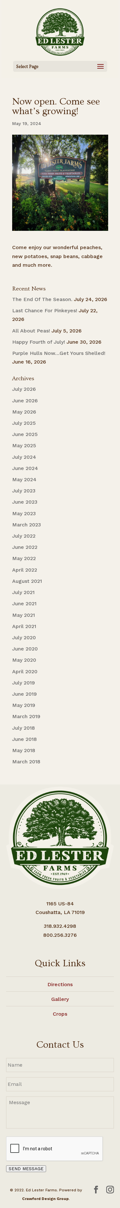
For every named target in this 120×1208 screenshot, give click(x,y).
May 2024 (24, 479)
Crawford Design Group (45, 1198)
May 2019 (23, 705)
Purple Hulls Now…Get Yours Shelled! (58, 353)
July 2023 (24, 491)
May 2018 (23, 750)
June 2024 (25, 468)
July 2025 (24, 423)
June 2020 (25, 649)
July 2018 (23, 728)
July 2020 (24, 637)
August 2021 (27, 581)
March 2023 (26, 525)
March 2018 (26, 762)
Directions (60, 984)
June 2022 (24, 547)
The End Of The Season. (42, 299)
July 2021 (23, 592)
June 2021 (24, 603)
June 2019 (24, 694)
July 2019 (23, 683)
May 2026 (24, 412)
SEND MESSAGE (26, 1168)
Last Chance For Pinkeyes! (44, 310)
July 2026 (24, 389)
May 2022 (24, 558)
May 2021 (23, 615)
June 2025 (25, 434)
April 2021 (24, 626)
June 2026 (25, 401)
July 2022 (24, 536)
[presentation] (54, 1149)
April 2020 (24, 671)
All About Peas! (31, 331)
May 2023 (24, 513)
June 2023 (24, 502)
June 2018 (24, 739)
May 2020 (24, 660)
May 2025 (24, 445)
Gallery (60, 999)
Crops (60, 1014)
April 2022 (24, 570)
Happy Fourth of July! (38, 342)
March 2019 (26, 716)
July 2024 (24, 457)
